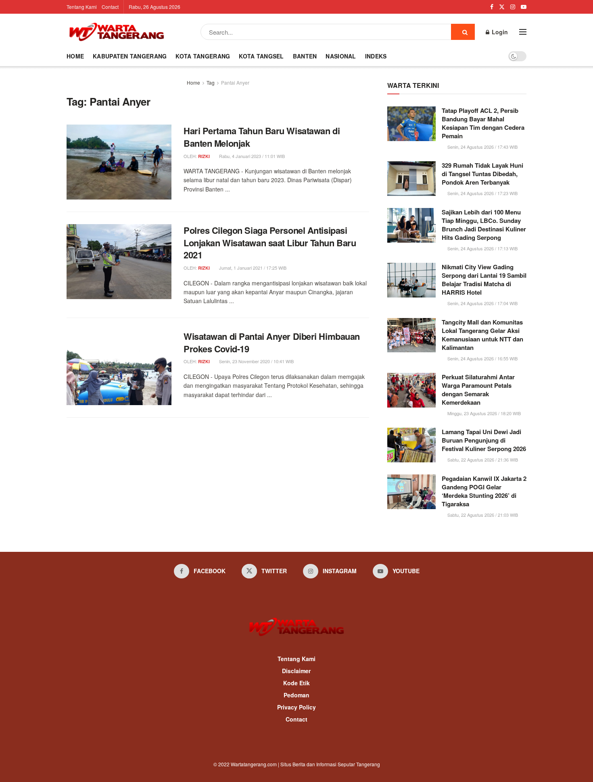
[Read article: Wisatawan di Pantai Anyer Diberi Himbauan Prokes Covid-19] (119, 367)
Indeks (376, 56)
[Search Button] (463, 32)
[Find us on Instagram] (512, 7)
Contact (110, 6)
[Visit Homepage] (117, 32)
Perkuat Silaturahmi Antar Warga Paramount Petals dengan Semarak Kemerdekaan (478, 389)
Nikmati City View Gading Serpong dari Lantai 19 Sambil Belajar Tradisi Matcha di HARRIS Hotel (484, 279)
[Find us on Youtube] (523, 7)
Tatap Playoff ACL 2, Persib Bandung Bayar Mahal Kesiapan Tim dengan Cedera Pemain (483, 123)
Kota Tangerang (202, 56)
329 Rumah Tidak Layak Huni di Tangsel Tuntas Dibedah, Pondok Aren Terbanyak (482, 174)
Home (75, 56)
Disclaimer (296, 671)
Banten (305, 56)
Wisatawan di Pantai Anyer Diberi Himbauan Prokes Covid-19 (272, 342)
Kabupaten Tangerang (130, 56)
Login (499, 32)
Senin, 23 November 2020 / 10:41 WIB (256, 361)
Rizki (204, 156)
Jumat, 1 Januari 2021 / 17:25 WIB (252, 267)
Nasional (341, 56)
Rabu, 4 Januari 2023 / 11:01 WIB (251, 156)
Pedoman (296, 695)
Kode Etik (296, 683)
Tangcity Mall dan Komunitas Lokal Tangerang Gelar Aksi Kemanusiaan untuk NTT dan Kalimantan (482, 335)
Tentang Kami (82, 6)
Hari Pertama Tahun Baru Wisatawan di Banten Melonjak (262, 137)
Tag (211, 82)
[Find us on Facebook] (491, 7)
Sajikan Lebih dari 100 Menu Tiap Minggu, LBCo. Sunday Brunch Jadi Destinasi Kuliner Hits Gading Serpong (484, 225)
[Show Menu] (522, 32)
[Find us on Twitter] (502, 7)
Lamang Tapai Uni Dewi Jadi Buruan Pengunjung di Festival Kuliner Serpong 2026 (484, 440)
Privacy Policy (296, 707)
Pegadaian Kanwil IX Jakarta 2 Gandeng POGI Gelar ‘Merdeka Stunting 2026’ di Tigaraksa (484, 491)
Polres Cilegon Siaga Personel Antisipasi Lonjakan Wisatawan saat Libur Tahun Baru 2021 (270, 243)
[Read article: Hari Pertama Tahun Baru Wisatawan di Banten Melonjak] (119, 162)
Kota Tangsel (261, 56)
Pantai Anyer (235, 82)
